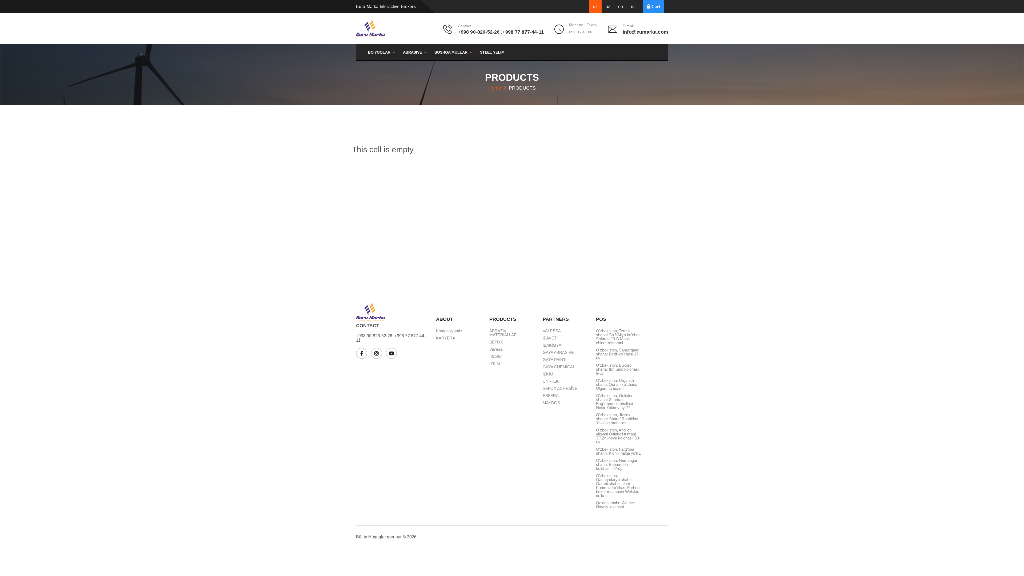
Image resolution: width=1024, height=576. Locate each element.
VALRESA (552, 331)
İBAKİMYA (552, 345)
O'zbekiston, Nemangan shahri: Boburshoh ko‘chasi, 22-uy (617, 464)
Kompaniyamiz (449, 331)
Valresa (495, 349)
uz (595, 6)
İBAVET (550, 338)
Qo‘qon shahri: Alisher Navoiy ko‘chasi (615, 505)
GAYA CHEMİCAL (559, 367)
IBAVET (496, 356)
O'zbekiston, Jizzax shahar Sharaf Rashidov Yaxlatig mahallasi (617, 419)
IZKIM (494, 364)
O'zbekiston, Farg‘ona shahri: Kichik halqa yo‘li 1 (618, 451)
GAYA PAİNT (554, 360)
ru (633, 6)
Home (494, 88)
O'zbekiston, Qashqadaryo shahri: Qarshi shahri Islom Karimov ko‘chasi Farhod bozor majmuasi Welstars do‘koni (618, 486)
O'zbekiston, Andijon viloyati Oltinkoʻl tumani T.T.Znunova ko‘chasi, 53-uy (618, 436)
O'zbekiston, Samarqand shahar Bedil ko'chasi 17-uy (618, 354)
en (620, 6)
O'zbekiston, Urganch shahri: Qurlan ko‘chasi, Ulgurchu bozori (616, 384)
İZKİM (548, 374)
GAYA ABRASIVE (558, 352)
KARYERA (445, 338)
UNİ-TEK (551, 381)
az (608, 6)
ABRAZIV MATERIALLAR (503, 333)
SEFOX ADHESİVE (560, 388)
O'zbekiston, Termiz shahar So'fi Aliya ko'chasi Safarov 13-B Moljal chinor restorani (618, 337)
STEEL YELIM (492, 52)
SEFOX (496, 342)
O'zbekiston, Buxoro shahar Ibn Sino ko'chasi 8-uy (617, 369)
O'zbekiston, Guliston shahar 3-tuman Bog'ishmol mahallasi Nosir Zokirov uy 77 (614, 402)
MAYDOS (551, 403)
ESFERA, (551, 396)
